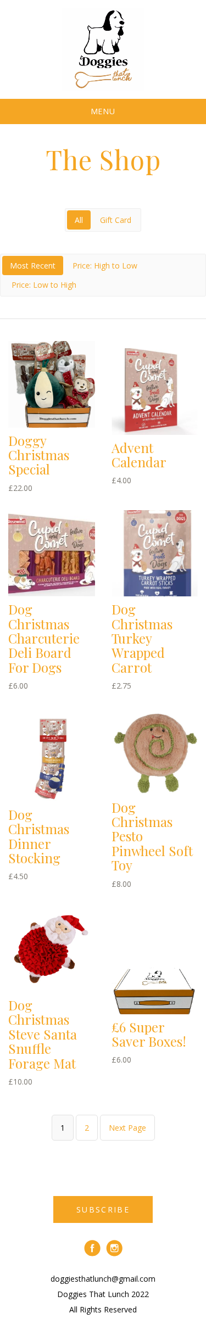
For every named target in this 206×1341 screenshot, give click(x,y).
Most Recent (32, 265)
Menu (103, 111)
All (79, 220)
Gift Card (115, 220)
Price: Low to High (44, 285)
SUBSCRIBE (103, 1209)
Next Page (127, 1127)
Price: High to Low (105, 265)
